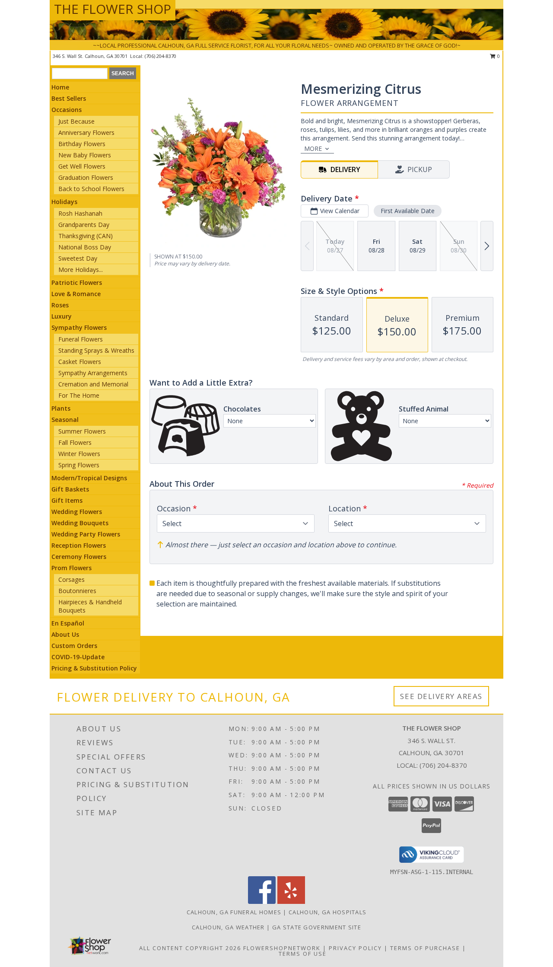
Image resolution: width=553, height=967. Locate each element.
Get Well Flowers (81, 166)
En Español (67, 623)
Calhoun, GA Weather (228, 927)
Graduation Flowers (85, 177)
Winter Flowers (79, 454)
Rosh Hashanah (80, 213)
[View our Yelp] (291, 901)
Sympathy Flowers (79, 327)
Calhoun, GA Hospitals (327, 912)
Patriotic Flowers (76, 282)
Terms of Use (303, 953)
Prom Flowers (71, 568)
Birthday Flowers (81, 144)
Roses (60, 305)
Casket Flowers (79, 361)
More (313, 148)
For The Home (78, 395)
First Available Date (408, 211)
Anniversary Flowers (86, 132)
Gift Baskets (70, 489)
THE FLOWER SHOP (112, 8)
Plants (60, 408)
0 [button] (498, 56)
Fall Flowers (75, 442)
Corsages (71, 579)
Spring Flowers (78, 465)
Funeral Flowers (80, 339)
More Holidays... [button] (80, 269)
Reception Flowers (78, 545)
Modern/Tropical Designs (89, 478)
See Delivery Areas (441, 696)
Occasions (66, 109)
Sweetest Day (77, 258)
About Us (65, 634)
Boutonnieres (77, 591)
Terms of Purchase (425, 948)
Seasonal (65, 419)
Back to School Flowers (91, 189)
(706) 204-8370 (160, 56)
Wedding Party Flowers (85, 534)
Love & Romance (76, 294)
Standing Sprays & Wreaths (96, 350)
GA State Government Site (316, 927)
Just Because (76, 121)
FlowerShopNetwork (282, 948)
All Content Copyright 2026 (190, 948)
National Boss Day (84, 247)
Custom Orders (74, 645)
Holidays (64, 202)
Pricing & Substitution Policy (94, 668)
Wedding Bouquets (79, 523)
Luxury (61, 316)
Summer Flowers (82, 431)
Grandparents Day (83, 224)
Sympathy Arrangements (92, 373)
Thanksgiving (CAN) (85, 236)
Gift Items (67, 500)
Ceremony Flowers (78, 556)
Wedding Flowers (76, 511)
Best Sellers (68, 98)
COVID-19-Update (78, 657)
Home (60, 87)
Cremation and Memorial (93, 384)
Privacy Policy (355, 948)
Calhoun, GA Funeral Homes (234, 912)
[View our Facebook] (262, 901)
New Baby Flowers (84, 155)
